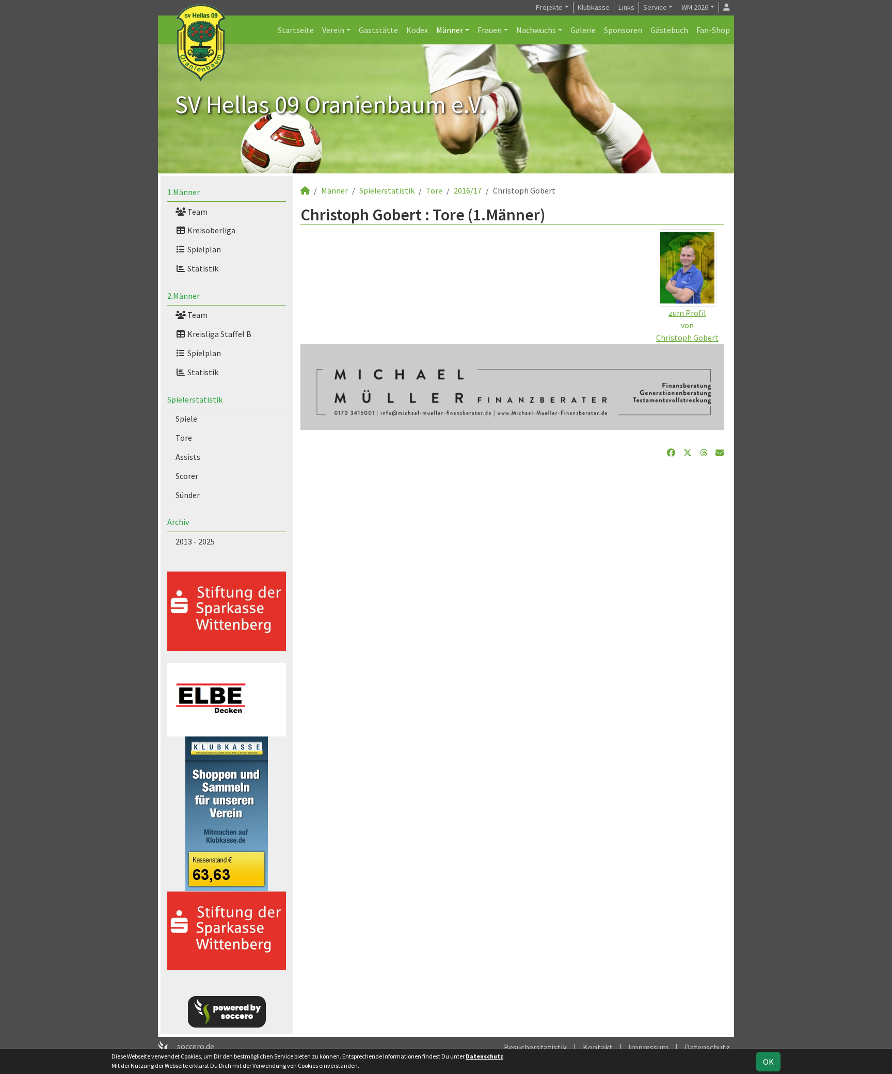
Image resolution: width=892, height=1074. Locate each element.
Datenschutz (707, 1047)
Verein (333, 30)
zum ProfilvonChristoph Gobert (687, 325)
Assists (188, 457)
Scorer (187, 476)
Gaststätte (378, 30)
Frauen (489, 30)
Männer (449, 30)
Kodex (417, 30)
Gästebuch (669, 30)
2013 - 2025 (195, 541)
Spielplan (203, 249)
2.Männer (183, 296)
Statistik (202, 268)
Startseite (296, 30)
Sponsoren (623, 30)
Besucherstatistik (535, 1047)
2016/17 (468, 190)
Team (197, 211)
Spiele (186, 418)
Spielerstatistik (194, 399)
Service (655, 7)
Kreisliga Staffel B (218, 334)
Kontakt (598, 1047)
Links (626, 7)
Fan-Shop (713, 30)
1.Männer (183, 192)
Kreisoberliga (210, 230)
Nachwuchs (536, 30)
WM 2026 (694, 7)
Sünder (188, 495)
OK (768, 1061)
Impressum (648, 1047)
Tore (184, 437)
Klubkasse (594, 7)
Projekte (549, 7)
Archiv (178, 522)
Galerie (583, 30)
